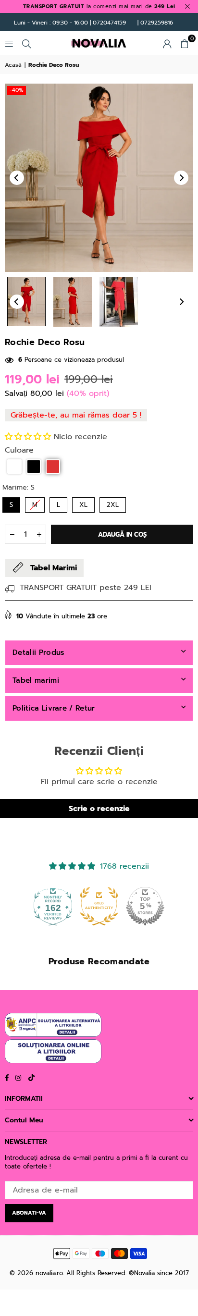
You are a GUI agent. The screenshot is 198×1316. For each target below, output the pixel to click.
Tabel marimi (35, 680)
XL (83, 504)
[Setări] (167, 43)
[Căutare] (26, 43)
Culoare (19, 450)
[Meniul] (9, 43)
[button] (184, 43)
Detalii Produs (38, 652)
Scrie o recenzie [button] (99, 808)
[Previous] (17, 178)
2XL (113, 504)
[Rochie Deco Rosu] (26, 301)
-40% (17, 90)
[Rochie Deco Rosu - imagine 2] (72, 302)
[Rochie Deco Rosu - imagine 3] (118, 302)
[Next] (181, 178)
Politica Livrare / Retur (53, 708)
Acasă (13, 65)
